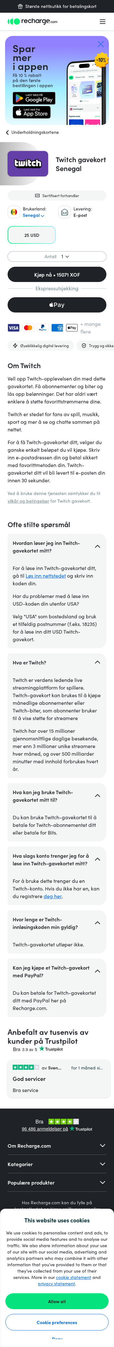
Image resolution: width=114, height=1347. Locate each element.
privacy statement (56, 1284)
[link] (34, 98)
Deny (57, 1339)
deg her (53, 896)
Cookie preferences (57, 1322)
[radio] (32, 235)
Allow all (57, 1301)
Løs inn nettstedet (46, 575)
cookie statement (73, 1277)
